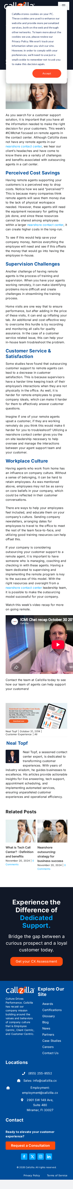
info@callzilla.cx (45, 1080)
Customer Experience (19, 734)
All (35, 734)
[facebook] (24, 1156)
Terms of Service (57, 1175)
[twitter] (32, 1156)
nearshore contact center (24, 146)
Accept (46, 73)
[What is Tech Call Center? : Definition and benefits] (21, 821)
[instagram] (40, 1156)
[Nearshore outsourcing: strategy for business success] (52, 821)
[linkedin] (49, 1156)
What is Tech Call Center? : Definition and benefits (20, 852)
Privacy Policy (32, 1175)
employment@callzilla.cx (40, 1093)
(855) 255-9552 (40, 1073)
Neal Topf (11, 731)
